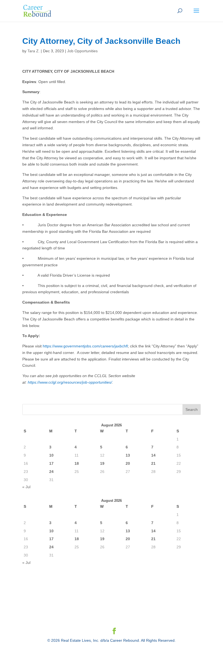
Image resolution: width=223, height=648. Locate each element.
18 (77, 463)
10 (51, 455)
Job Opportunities (82, 51)
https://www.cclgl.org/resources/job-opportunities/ (70, 382)
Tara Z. (33, 51)
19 (102, 463)
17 (51, 463)
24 (51, 471)
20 (128, 463)
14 (153, 455)
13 (128, 455)
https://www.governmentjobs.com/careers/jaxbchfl (85, 346)
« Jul (26, 487)
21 (153, 463)
